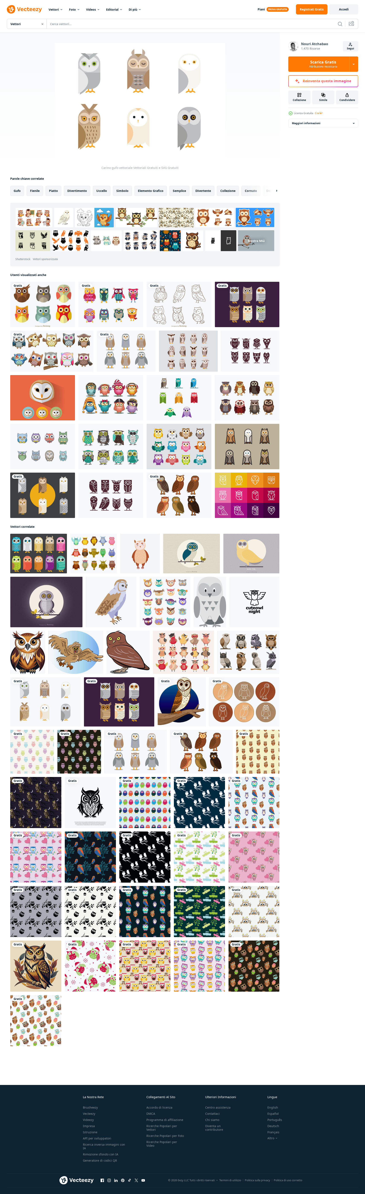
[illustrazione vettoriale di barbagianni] (251, 553)
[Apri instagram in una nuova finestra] (109, 1180)
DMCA (150, 1114)
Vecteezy (89, 1114)
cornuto (251, 191)
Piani (261, 9)
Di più (133, 9)
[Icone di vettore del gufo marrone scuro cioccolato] (110, 495)
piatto (53, 191)
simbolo (122, 191)
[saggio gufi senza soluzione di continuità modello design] (35, 802)
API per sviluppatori (97, 1138)
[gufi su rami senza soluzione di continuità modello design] (253, 802)
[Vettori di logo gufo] (250, 351)
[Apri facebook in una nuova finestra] (102, 1180)
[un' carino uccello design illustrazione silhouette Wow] (27, 652)
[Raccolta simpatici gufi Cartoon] (110, 397)
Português (274, 1120)
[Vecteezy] (24, 9)
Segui (350, 48)
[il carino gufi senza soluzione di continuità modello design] (257, 752)
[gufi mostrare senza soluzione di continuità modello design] (253, 911)
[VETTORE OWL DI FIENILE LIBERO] (42, 495)
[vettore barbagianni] (247, 304)
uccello (101, 191)
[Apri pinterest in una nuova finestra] (122, 1180)
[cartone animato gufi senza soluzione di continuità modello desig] (144, 966)
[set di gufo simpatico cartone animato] (51, 351)
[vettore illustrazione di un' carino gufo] (75, 652)
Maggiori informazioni (306, 123)
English (272, 1107)
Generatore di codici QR (100, 1160)
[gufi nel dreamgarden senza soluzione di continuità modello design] (35, 911)
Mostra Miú (256, 241)
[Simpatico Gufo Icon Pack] (42, 446)
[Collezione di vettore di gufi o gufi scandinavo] (110, 446)
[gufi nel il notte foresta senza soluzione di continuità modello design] (199, 802)
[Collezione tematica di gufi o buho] (247, 397)
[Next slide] (273, 191)
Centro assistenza (218, 1107)
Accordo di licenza (159, 1107)
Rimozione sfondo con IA (100, 1154)
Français (273, 1132)
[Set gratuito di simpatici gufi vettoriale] (179, 397)
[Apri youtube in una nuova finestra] (143, 1180)
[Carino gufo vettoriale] (45, 701)
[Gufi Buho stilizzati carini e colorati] (110, 304)
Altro (270, 1138)
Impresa (89, 1126)
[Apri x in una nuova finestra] (136, 1180)
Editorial (112, 9)
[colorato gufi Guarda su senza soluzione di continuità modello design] (32, 752)
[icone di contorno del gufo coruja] (247, 495)
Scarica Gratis (323, 64)
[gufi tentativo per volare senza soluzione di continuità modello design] (253, 966)
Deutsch (273, 1126)
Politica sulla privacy (257, 1180)
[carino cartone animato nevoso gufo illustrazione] (210, 602)
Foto (72, 9)
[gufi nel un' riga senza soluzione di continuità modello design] (144, 802)
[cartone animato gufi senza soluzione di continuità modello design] (199, 966)
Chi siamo (212, 1120)
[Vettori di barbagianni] (126, 351)
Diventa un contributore (214, 1128)
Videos (91, 9)
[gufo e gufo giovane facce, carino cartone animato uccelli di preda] (165, 602)
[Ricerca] (340, 23)
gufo (17, 191)
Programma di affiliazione (164, 1120)
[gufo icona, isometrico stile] (111, 602)
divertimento (77, 191)
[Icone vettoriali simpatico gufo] (179, 446)
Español (273, 1114)
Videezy (88, 1120)
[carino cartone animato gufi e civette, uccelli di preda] (93, 553)
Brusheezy (90, 1107)
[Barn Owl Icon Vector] (244, 701)
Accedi (344, 9)
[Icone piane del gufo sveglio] (42, 304)
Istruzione (90, 1132)
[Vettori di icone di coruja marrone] (188, 351)
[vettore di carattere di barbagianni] (179, 495)
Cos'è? (318, 113)
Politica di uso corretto (288, 1180)
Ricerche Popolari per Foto (165, 1136)
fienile (35, 191)
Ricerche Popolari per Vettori (161, 1128)
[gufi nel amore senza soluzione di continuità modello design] (35, 857)
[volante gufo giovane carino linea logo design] (254, 602)
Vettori (54, 9)
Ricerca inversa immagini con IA (104, 1146)
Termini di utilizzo (230, 1180)
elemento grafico (150, 191)
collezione (227, 191)
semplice (179, 191)
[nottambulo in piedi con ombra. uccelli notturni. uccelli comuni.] (128, 652)
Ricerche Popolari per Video (161, 1144)
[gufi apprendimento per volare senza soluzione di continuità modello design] (199, 857)
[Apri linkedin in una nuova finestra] (116, 1180)
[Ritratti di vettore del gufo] (42, 397)
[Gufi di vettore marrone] (247, 446)
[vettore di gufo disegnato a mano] (179, 304)
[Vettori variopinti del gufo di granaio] (38, 553)
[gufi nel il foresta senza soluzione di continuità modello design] (90, 857)
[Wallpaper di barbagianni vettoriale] (46, 602)
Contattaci (212, 1114)
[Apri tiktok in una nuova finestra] (129, 1180)
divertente (203, 191)
